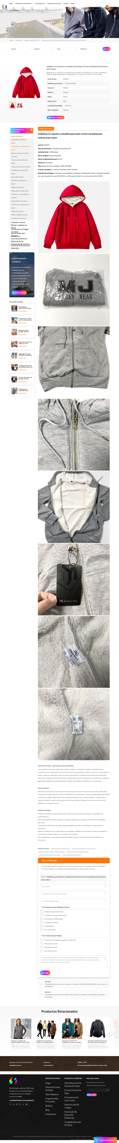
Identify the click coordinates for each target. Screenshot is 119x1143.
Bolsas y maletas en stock (19, 226)
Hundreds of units (50, 947)
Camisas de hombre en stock (19, 161)
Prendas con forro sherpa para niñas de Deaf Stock (77, 851)
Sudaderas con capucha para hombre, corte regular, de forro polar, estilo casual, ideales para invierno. (45, 1041)
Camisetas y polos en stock (18, 141)
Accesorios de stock (18, 218)
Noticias (66, 3)
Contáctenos (14, 10)
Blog (72, 3)
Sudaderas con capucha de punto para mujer (60, 848)
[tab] (46, 128)
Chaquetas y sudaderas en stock (31, 40)
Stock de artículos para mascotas (20, 246)
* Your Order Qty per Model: (51, 936)
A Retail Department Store (53, 912)
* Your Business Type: (55, 907)
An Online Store (50, 930)
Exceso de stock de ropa (72, 1091)
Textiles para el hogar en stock (20, 230)
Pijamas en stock (17, 211)
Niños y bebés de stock (19, 215)
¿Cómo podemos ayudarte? (19, 260)
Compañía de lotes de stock (72, 1123)
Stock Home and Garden (18, 234)
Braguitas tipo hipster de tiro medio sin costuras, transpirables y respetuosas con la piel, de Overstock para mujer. (25, 331)
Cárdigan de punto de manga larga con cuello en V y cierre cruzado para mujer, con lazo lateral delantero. (25, 366)
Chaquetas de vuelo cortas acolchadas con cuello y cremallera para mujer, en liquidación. (72, 1041)
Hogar (11, 3)
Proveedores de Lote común (71, 1099)
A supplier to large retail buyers (55, 915)
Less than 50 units (50, 951)
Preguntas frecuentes (54, 3)
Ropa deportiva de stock (20, 191)
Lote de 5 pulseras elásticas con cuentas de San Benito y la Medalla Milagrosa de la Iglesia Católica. (25, 342)
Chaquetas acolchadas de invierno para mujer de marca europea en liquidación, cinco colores (97, 1041)
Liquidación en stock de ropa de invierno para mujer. (49, 855)
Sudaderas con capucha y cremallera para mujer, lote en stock (51, 851)
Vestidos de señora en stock (19, 182)
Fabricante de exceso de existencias (70, 1115)
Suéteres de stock (17, 187)
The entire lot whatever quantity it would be (60, 940)
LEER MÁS (22, 311)
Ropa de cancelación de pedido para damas (72, 855)
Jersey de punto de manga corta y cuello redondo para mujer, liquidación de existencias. (25, 378)
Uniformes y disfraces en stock (20, 206)
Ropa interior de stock (19, 201)
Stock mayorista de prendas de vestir (72, 1084)
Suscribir (91, 1095)
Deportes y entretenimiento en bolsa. (19, 238)
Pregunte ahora (56, 117)
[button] (109, 1033)
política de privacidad (83, 1139)
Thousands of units (51, 944)
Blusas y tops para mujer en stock (20, 154)
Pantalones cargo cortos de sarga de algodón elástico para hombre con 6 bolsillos (25, 319)
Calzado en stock (18, 222)
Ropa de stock (19, 40)
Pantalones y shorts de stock (19, 172)
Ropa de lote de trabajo (71, 1106)
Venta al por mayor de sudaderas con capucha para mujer (83, 848)
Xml (72, 1139)
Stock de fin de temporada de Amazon (20, 242)
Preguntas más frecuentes (51, 1100)
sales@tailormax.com (15, 1065)
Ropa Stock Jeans (17, 177)
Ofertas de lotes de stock (23, 3)
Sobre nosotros (40, 3)
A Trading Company (51, 922)
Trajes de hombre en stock (20, 167)
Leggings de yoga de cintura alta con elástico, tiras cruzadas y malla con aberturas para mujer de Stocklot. (25, 354)
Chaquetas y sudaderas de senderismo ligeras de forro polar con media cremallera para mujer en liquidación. (25, 389)
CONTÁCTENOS (19, 293)
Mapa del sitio (86, 1136)
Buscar (106, 49)
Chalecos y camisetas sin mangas (20, 195)
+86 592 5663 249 (48, 1065)
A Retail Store (49, 926)
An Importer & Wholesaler (53, 919)
